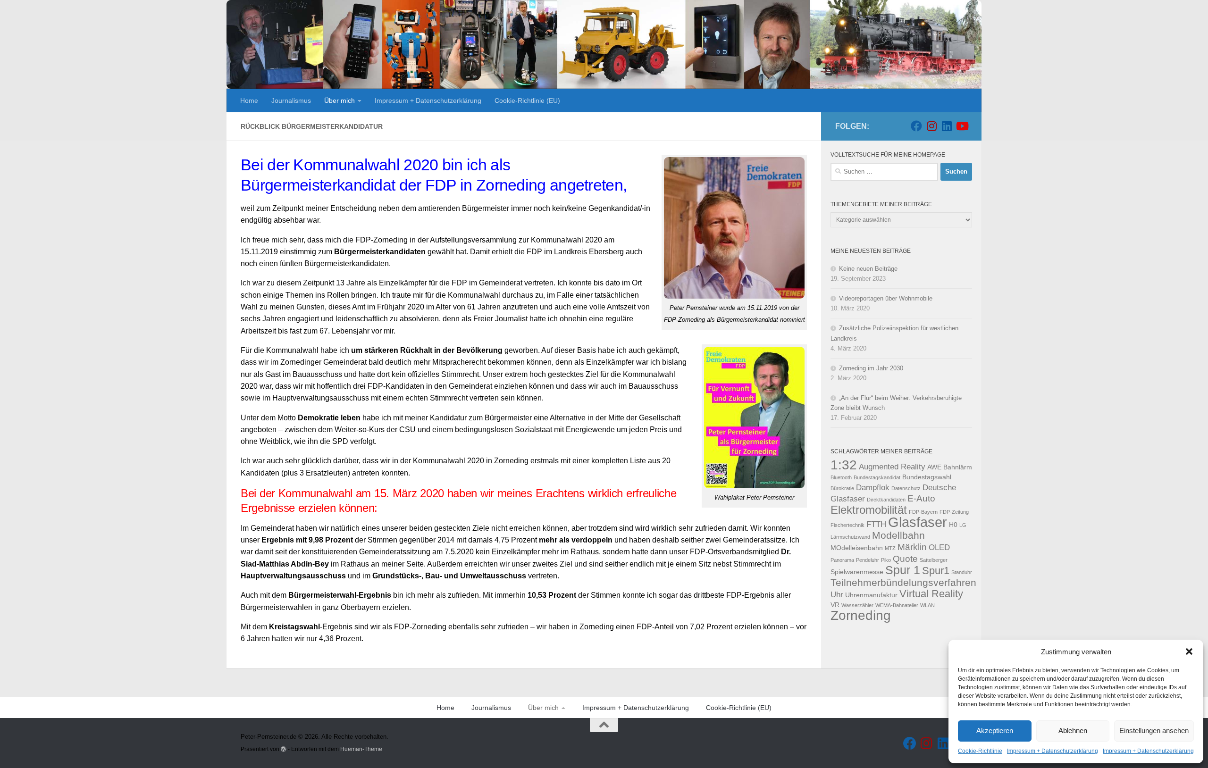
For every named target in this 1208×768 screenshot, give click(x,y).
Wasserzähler (857, 605)
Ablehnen (1072, 730)
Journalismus (291, 100)
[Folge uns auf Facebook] (916, 126)
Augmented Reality (892, 466)
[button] (1189, 651)
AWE (934, 467)
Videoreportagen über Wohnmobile (885, 298)
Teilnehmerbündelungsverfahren (903, 582)
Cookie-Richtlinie (980, 751)
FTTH (876, 524)
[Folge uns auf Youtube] (961, 126)
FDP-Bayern (923, 512)
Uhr (836, 594)
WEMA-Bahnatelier (896, 605)
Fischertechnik (847, 525)
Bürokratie (842, 488)
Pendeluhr (867, 560)
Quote (905, 559)
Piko (886, 560)
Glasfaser (917, 522)
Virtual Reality (931, 594)
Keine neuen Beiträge (868, 268)
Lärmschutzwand (850, 537)
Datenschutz (906, 488)
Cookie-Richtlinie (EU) (527, 100)
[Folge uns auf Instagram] (931, 126)
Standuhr (961, 572)
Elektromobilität (868, 509)
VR (834, 605)
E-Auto (921, 498)
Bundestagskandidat (877, 477)
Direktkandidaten (886, 499)
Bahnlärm (957, 467)
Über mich (339, 100)
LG (962, 525)
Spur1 (935, 570)
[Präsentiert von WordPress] (283, 749)
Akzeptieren (994, 730)
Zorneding (860, 615)
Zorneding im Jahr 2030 (871, 368)
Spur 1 (902, 569)
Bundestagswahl (926, 477)
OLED (939, 547)
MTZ (890, 548)
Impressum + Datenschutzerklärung (1052, 751)
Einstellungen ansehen (1154, 730)
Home (249, 100)
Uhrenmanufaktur (871, 595)
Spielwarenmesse (856, 572)
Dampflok (872, 487)
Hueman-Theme (361, 749)
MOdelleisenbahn (856, 547)
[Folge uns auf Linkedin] (946, 126)
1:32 (843, 464)
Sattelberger (934, 560)
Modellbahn (898, 535)
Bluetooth (841, 477)
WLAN (927, 605)
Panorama (842, 560)
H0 (953, 524)
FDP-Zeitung (954, 512)
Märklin (912, 547)
